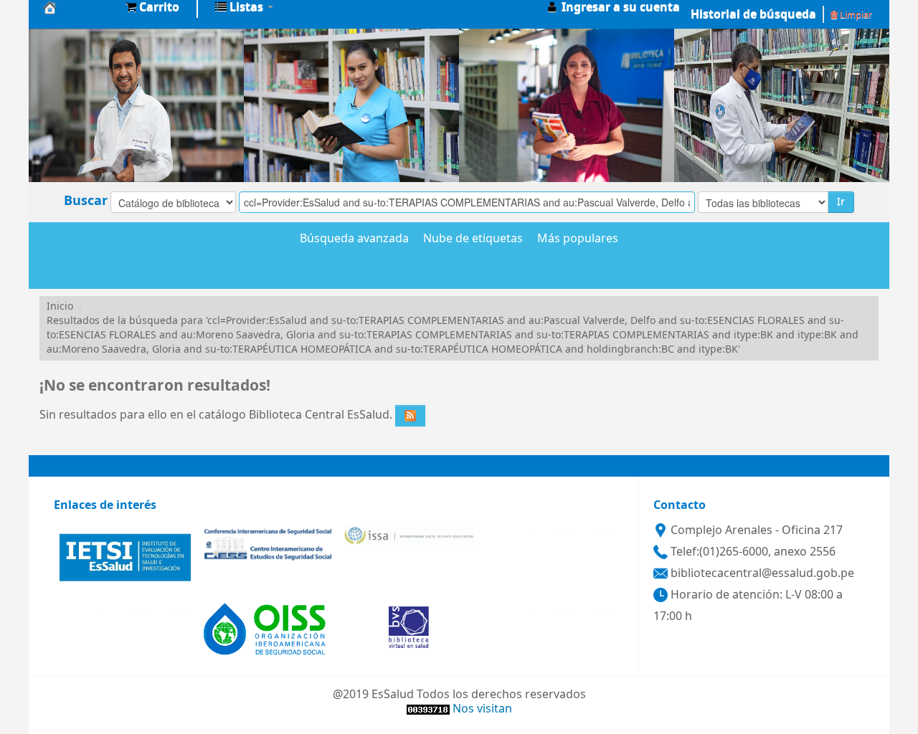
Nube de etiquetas (473, 239)
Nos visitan (482, 709)
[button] (152, 7)
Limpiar (855, 15)
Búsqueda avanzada (354, 239)
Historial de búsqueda (753, 14)
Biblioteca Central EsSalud (79, 7)
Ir (841, 201)
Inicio (60, 306)
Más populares (577, 239)
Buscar (86, 201)
